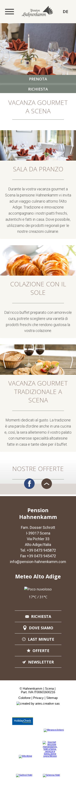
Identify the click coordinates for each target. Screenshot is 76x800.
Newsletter (41, 662)
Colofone (24, 698)
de (65, 11)
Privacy (38, 698)
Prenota (38, 78)
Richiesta (38, 89)
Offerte (41, 650)
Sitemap (52, 698)
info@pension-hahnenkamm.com (38, 561)
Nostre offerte (38, 468)
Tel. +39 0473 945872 (38, 550)
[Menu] (9, 11)
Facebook (29, 483)
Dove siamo (41, 627)
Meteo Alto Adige (38, 576)
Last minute (41, 639)
